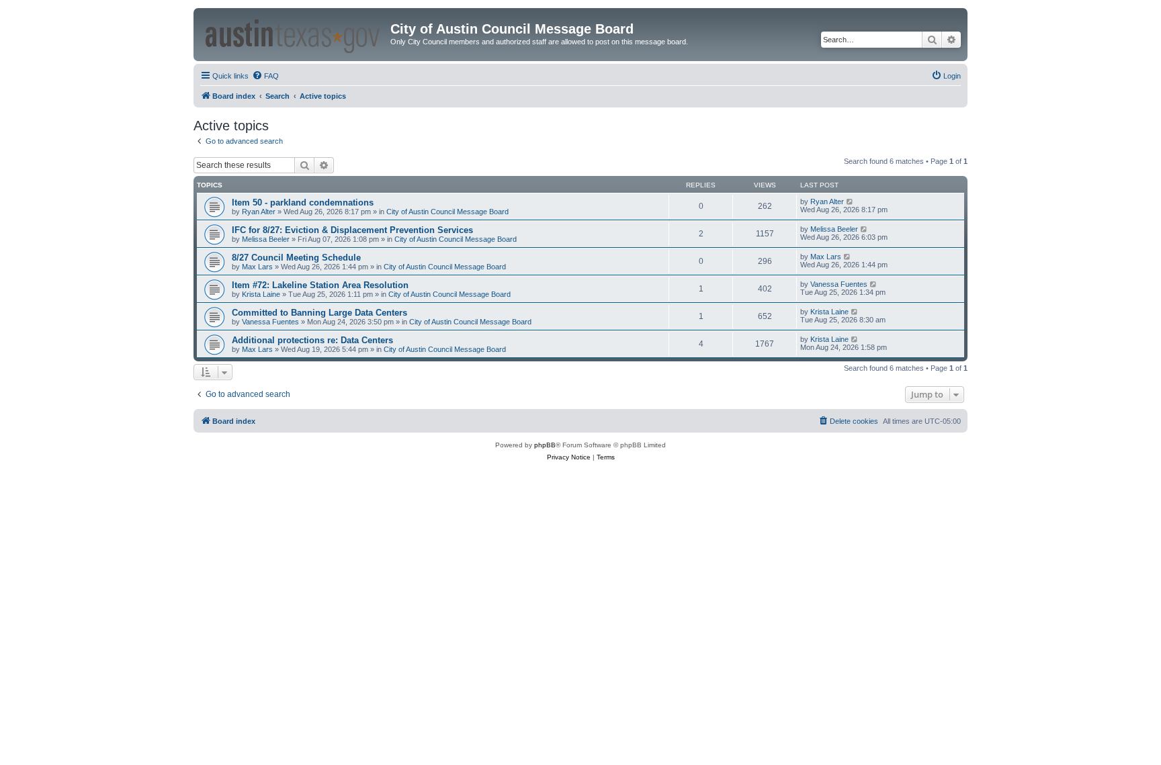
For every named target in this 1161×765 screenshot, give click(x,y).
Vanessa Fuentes (838, 284)
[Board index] (293, 33)
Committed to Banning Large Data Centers (319, 313)
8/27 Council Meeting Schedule (296, 258)
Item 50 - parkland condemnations (303, 202)
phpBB (545, 445)
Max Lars (257, 267)
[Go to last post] (850, 201)
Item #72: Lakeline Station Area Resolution (320, 285)
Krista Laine (261, 294)
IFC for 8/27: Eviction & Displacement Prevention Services (352, 230)
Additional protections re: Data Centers (312, 340)
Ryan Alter (258, 212)
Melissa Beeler (266, 239)
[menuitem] (265, 76)
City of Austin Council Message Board (447, 212)
